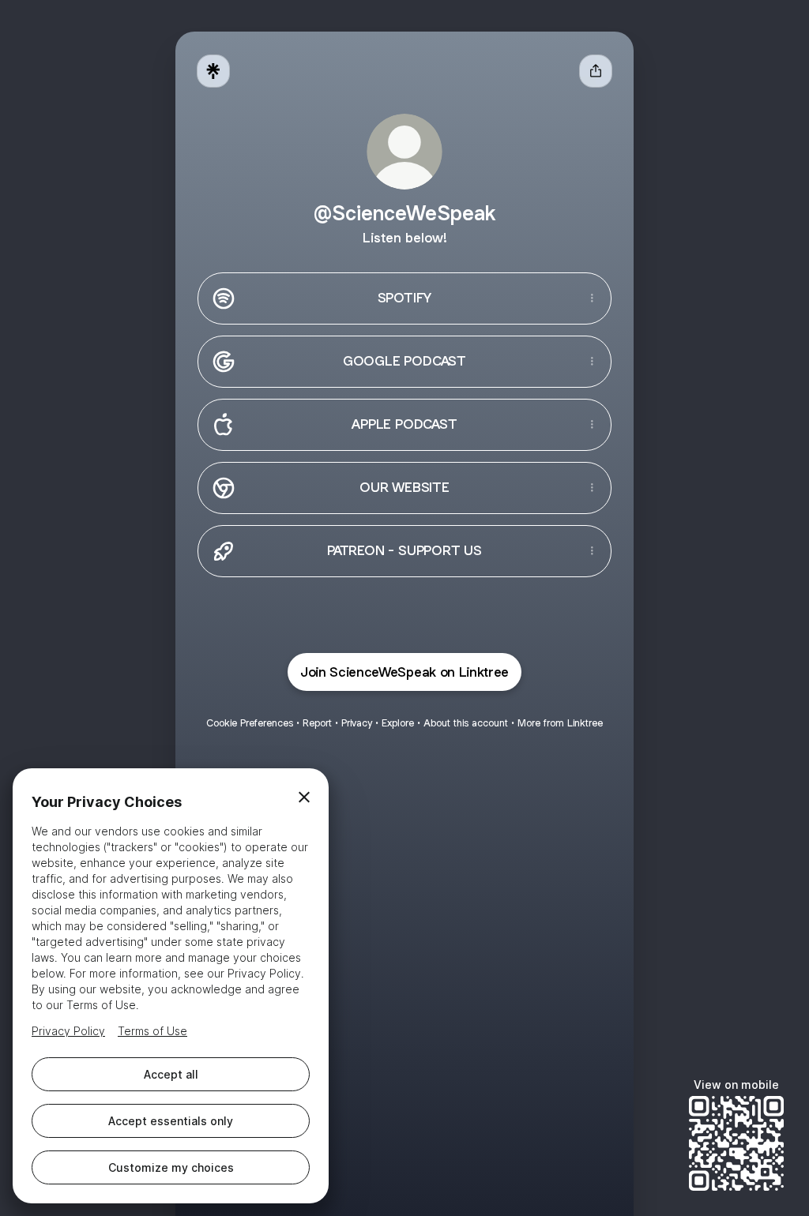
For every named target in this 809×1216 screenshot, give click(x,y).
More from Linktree (560, 723)
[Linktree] (213, 71)
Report (317, 723)
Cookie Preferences (249, 723)
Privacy (356, 723)
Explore (398, 723)
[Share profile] (595, 71)
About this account (465, 723)
